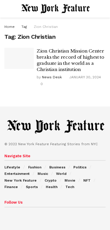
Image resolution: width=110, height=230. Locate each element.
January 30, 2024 (84, 77)
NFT (87, 180)
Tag (24, 27)
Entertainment (17, 174)
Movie (70, 180)
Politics (80, 167)
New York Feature (20, 180)
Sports (32, 187)
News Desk (52, 77)
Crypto (51, 180)
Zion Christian (46, 27)
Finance (11, 187)
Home (9, 27)
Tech (69, 187)
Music (43, 174)
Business (57, 167)
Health (51, 187)
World (61, 174)
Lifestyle (12, 167)
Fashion (34, 167)
